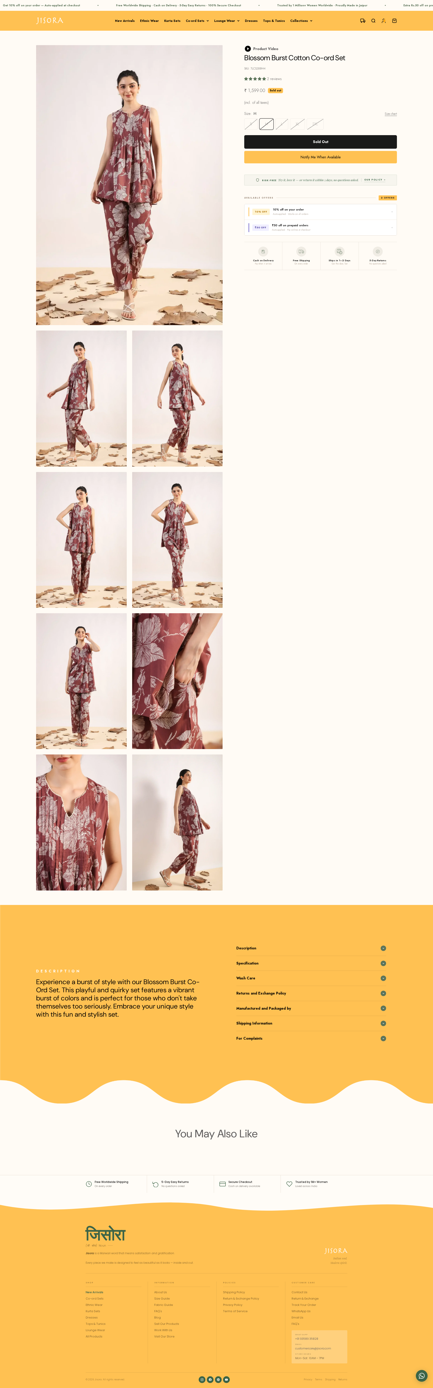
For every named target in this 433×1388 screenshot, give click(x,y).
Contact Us (299, 1292)
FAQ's (158, 1311)
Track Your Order (304, 1305)
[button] (422, 1376)
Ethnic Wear (149, 21)
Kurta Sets (172, 21)
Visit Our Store (164, 1336)
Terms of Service (235, 1311)
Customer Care (303, 1283)
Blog (157, 1317)
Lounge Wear (224, 21)
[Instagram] (202, 1379)
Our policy (373, 179)
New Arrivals (125, 21)
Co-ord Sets (195, 21)
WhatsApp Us (301, 1311)
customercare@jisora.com (313, 1348)
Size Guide (162, 1298)
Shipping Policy (234, 1292)
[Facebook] (210, 1379)
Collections (299, 21)
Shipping (330, 1379)
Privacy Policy (232, 1305)
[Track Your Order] (360, 20)
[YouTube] (226, 1379)
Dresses (251, 21)
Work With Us (163, 1330)
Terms (318, 1379)
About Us (160, 1292)
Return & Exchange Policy (241, 1298)
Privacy (308, 1379)
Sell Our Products (166, 1324)
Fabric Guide (163, 1305)
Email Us (297, 1317)
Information (164, 1283)
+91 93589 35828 (306, 1339)
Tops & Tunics (274, 21)
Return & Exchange (305, 1298)
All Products (94, 1336)
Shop (89, 1283)
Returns (342, 1379)
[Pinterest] (218, 1379)
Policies (229, 1283)
